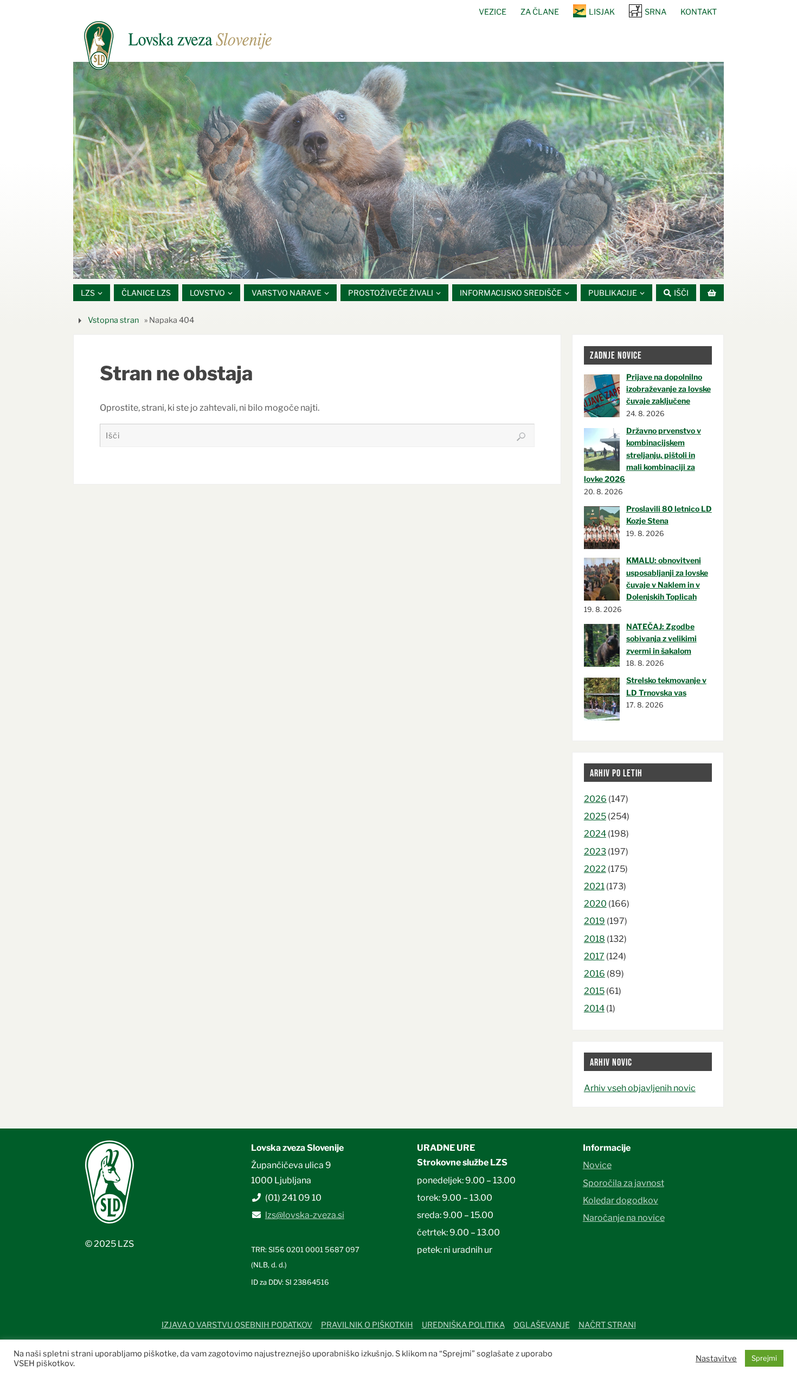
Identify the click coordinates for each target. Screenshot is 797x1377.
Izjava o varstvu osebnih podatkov (237, 1325)
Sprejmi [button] (764, 1358)
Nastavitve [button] (716, 1358)
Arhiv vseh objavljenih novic (640, 1088)
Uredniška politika (463, 1325)
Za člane (539, 12)
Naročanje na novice (624, 1218)
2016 (594, 973)
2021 (594, 886)
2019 (594, 921)
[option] (398, 170)
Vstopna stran (113, 320)
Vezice (492, 12)
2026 (595, 799)
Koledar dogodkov (620, 1200)
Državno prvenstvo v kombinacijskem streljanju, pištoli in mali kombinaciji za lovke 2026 (642, 455)
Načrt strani (607, 1325)
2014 (594, 1008)
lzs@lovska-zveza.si (304, 1215)
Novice (597, 1165)
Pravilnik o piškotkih (367, 1325)
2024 (595, 833)
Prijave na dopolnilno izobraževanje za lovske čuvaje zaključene (668, 389)
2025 (595, 816)
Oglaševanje (541, 1325)
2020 (595, 903)
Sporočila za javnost (623, 1183)
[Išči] (521, 436)
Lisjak (602, 12)
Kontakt (698, 12)
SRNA (655, 12)
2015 (594, 991)
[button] (366, 265)
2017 (594, 956)
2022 (595, 869)
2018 (594, 939)
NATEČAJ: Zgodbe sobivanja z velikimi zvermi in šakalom (661, 638)
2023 (595, 851)
